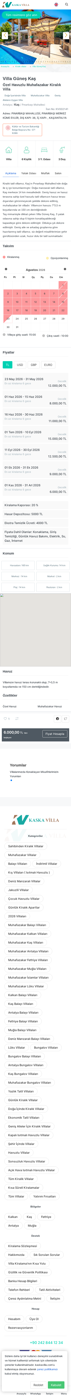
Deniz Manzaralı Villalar (24, 881)
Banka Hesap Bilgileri (22, 1281)
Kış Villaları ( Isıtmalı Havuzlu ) (29, 872)
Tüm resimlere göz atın (21, 15)
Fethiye (46, 1217)
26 (35, 318)
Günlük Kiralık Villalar (23, 1100)
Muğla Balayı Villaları (22, 1030)
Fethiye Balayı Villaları (23, 1021)
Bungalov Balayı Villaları (24, 1056)
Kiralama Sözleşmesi (22, 1246)
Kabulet (56, 1385)
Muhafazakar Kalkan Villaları (27, 934)
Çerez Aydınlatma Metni (24, 1298)
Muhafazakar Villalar (22, 855)
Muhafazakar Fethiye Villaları (28, 960)
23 (8, 318)
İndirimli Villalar (46, 863)
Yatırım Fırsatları (44, 1196)
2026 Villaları (17, 916)
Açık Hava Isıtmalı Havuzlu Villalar (31, 1170)
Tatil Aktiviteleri (49, 1290)
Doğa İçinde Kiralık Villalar (26, 1109)
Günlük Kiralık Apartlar (24, 907)
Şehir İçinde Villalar (21, 1144)
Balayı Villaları (17, 863)
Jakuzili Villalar (18, 890)
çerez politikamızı (47, 1369)
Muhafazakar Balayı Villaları (27, 925)
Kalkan (13, 1217)
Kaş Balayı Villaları (20, 1004)
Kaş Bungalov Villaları (23, 1074)
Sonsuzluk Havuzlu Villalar (26, 1161)
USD (20, 365)
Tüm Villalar (16, 1196)
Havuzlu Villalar (19, 1152)
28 (53, 318)
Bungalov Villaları (46, 1047)
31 (17, 327)
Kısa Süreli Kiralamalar (23, 1187)
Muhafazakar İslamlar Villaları (28, 977)
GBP (34, 365)
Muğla (32, 1225)
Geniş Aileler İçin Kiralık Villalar (29, 1126)
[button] (3, 61)
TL (7, 365)
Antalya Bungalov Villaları (25, 1065)
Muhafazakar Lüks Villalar (26, 986)
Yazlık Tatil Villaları (21, 1091)
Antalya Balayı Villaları (23, 1012)
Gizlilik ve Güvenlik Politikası (28, 1272)
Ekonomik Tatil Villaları (23, 1117)
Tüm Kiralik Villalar (21, 1179)
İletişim (55, 1298)
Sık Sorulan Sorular (46, 1255)
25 (26, 318)
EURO (48, 365)
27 (44, 318)
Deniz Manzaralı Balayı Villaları (29, 1039)
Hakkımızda (16, 1255)
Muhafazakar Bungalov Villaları (29, 1082)
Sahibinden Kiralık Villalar (25, 846)
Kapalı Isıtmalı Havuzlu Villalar (29, 1135)
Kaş (29, 1217)
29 (63, 318)
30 (8, 327)
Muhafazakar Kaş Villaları (25, 942)
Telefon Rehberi (19, 1290)
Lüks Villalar (16, 1047)
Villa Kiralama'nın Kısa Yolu (27, 1263)
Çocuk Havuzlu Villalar (24, 899)
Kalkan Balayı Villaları (22, 995)
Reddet (38, 1385)
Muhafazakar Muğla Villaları (27, 969)
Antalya (13, 1225)
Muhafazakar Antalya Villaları (28, 951)
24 (17, 318)
